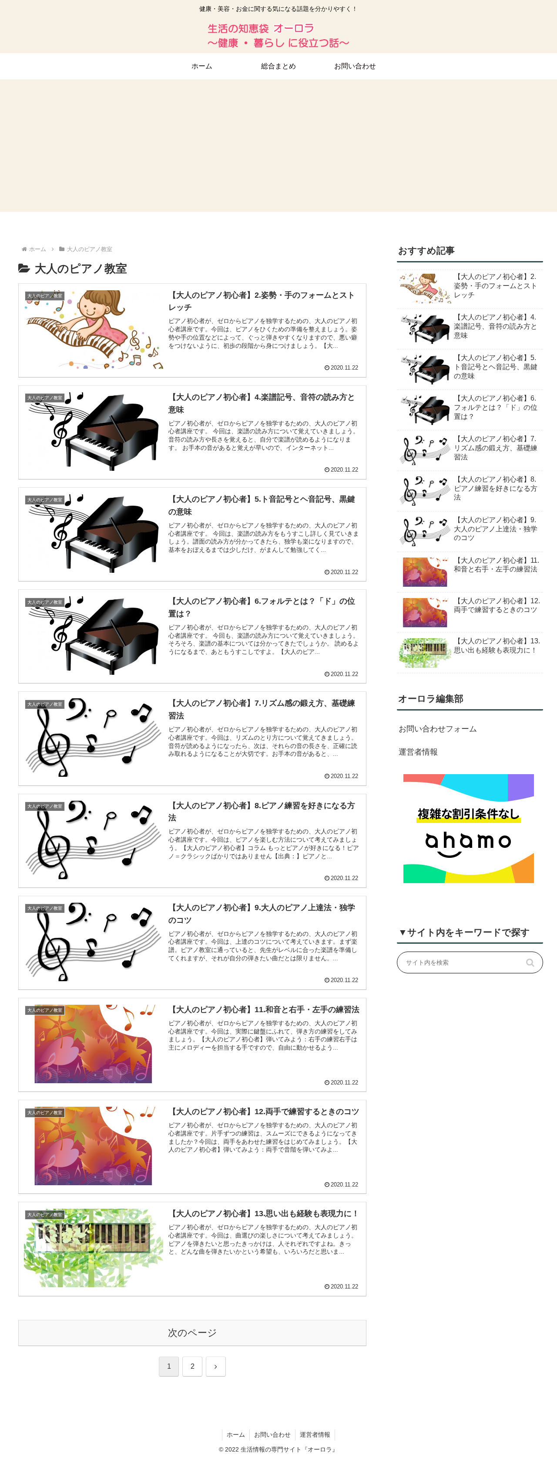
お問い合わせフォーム (438, 728)
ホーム (236, 1434)
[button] (530, 962)
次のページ (192, 1332)
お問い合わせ (272, 1434)
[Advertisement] (278, 151)
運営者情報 (418, 752)
